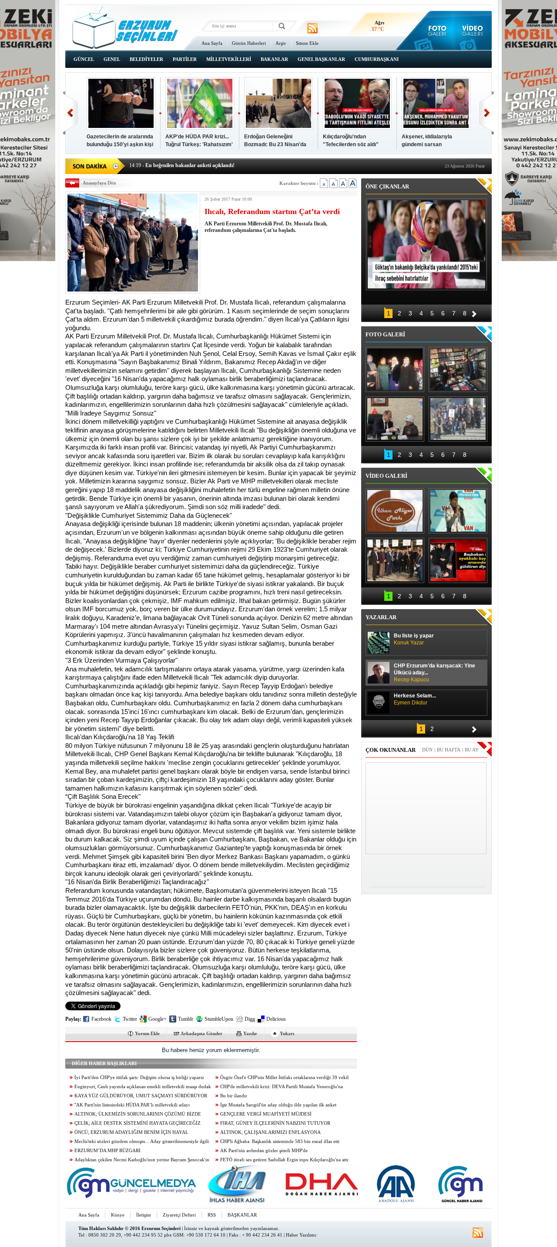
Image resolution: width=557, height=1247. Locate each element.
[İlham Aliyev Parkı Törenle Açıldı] (395, 510)
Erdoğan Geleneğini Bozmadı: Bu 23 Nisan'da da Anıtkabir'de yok (275, 144)
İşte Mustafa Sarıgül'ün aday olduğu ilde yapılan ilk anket (278, 1105)
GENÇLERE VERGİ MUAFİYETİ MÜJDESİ (266, 1114)
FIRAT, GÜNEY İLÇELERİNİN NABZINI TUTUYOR (275, 1123)
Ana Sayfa (211, 43)
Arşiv (280, 43)
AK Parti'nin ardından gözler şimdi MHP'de (264, 1150)
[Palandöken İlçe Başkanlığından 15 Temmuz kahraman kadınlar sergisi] (458, 419)
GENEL (112, 59)
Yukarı (287, 1033)
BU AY (472, 749)
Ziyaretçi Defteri (179, 1214)
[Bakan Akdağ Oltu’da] (395, 419)
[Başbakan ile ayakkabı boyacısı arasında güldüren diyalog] (458, 560)
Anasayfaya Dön (99, 182)
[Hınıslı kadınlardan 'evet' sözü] (395, 369)
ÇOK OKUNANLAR (391, 750)
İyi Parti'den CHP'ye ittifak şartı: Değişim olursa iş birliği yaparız (139, 1077)
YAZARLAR (381, 617)
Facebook (101, 1019)
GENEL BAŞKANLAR (321, 59)
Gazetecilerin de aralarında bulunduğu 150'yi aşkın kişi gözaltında (120, 144)
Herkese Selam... (415, 699)
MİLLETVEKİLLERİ (228, 59)
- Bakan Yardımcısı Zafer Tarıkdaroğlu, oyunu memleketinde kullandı (214, 165)
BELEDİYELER (146, 59)
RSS (212, 1214)
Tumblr (185, 1019)
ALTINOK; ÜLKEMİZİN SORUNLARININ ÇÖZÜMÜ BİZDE (137, 1114)
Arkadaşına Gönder (201, 1033)
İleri (487, 112)
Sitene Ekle (307, 43)
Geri (70, 112)
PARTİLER (185, 59)
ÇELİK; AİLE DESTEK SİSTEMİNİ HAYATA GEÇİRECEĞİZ (137, 1123)
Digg (250, 1019)
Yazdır (250, 1033)
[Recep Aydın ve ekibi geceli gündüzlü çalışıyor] (458, 369)
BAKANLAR (274, 59)
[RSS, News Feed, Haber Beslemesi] (312, 28)
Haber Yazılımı (301, 1234)
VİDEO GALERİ (386, 476)
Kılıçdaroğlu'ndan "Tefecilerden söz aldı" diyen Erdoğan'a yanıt (351, 144)
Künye (117, 1214)
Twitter (130, 1019)
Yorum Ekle (147, 1033)
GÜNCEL (84, 59)
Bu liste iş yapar (414, 639)
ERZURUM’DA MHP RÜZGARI (107, 1150)
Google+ (157, 1019)
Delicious (276, 1019)
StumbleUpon (219, 1019)
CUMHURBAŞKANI (377, 59)
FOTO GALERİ (385, 334)
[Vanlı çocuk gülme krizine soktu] (458, 510)
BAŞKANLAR (242, 1214)
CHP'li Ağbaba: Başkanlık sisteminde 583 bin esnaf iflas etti (279, 1141)
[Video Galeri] (473, 30)
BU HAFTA (448, 749)
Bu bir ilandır (233, 1095)
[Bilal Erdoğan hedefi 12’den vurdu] (395, 560)
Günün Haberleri (249, 43)
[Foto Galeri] (435, 30)
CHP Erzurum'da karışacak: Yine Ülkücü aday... (434, 673)
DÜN (427, 749)
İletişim (143, 1214)
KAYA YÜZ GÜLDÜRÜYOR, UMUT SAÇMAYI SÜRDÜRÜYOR (140, 1095)
